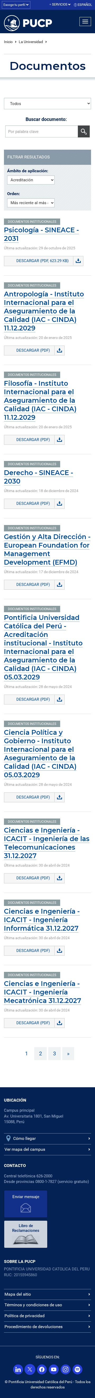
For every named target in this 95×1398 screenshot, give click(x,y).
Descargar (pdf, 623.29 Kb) (42, 260)
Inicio (8, 42)
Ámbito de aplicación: (27, 170)
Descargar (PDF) (33, 350)
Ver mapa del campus (24, 1149)
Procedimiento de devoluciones (33, 1326)
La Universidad (31, 42)
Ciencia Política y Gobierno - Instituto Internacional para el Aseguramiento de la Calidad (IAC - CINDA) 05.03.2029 (40, 753)
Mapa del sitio (17, 1294)
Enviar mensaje (25, 1196)
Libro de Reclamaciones (25, 1228)
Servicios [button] (60, 4)
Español (85, 5)
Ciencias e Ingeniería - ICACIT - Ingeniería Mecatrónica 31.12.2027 (42, 992)
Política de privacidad (24, 1315)
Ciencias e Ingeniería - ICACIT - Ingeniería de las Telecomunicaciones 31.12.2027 (46, 843)
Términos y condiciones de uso (33, 1304)
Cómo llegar (24, 1138)
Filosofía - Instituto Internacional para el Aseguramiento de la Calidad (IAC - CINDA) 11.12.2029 (40, 400)
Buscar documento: (46, 119)
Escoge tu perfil (14, 5)
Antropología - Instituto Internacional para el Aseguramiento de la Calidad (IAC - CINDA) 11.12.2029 (44, 311)
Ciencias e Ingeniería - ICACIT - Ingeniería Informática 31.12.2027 (42, 919)
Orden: (13, 193)
